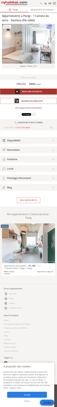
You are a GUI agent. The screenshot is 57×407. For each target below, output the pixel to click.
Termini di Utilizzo (11, 351)
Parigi (11, 298)
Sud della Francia (15, 307)
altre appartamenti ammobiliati (28, 107)
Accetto (27, 395)
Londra (12, 303)
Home (6, 320)
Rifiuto (27, 401)
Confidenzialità (10, 347)
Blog (6, 335)
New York (12, 293)
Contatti (7, 339)
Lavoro (7, 331)
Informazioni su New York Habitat (17, 324)
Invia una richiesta (28, 200)
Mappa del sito (10, 343)
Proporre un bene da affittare (15, 327)
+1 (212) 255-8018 (22, 127)
